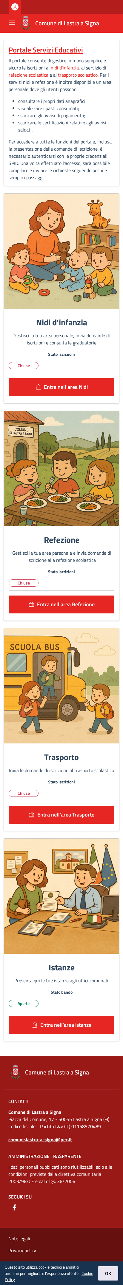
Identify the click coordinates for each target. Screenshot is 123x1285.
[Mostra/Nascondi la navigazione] (12, 22)
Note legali (19, 1238)
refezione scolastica (28, 74)
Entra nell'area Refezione (66, 604)
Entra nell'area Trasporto (66, 815)
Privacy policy (22, 1250)
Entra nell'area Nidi (66, 387)
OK (108, 1273)
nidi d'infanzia (65, 67)
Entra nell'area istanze (65, 1025)
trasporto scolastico (78, 74)
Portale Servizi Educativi (46, 49)
